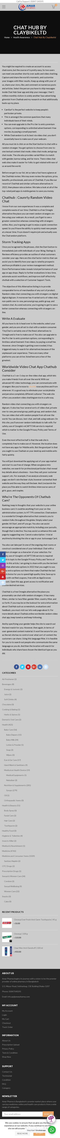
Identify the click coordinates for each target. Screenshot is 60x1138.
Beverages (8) (8, 684)
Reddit (45, 666)
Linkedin (39, 666)
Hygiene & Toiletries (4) (12, 836)
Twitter (22, 666)
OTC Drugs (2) (8, 866)
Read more (22, 1133)
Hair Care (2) (9, 820)
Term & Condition (10, 1053)
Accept (39, 1133)
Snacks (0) (6, 896)
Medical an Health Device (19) (17, 770)
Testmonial (7, 1076)
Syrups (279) (11, 790)
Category (6, 1088)
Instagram (3, 565)
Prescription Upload (10, 1044)
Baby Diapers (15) (13, 735)
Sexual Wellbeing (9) (13, 886)
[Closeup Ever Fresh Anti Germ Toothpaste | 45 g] (7, 923)
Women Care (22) (11, 891)
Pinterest (28, 666)
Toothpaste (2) (10, 825)
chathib (32, 386)
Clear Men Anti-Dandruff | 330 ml (28, 948)
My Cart (5, 1019)
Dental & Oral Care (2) (11, 719)
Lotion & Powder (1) (15, 745)
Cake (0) (7, 901)
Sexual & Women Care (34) (13, 876)
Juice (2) (7, 694)
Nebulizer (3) (11, 780)
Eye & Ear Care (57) (12, 760)
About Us (6, 1040)
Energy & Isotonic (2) (13, 689)
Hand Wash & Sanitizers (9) (15, 765)
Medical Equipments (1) (16, 775)
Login (4, 1015)
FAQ (4, 1084)
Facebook (16, 666)
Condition (6, 1080)
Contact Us (7, 1071)
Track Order (7, 1027)
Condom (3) (9, 881)
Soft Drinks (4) (10, 699)
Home (7, 37)
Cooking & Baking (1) (11, 709)
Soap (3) (9, 750)
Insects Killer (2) (9, 841)
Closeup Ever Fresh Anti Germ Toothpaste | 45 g (35, 919)
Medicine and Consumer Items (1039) (18, 856)
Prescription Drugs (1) (11, 871)
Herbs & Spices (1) (12, 714)
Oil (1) (6, 795)
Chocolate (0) (8, 704)
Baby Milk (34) (12, 740)
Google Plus (34, 666)
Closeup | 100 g (21, 934)
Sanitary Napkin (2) (12, 861)
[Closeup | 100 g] (7, 937)
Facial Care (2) (10, 815)
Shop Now (6, 1057)
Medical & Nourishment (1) (13, 846)
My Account (7, 1011)
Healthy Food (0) (9, 831)
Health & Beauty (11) (11, 805)
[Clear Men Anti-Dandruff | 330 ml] (7, 951)
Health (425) (7, 724)
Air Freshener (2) (9, 679)
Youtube (3, 577)
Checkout (6, 1023)
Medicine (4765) (9, 851)
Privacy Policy (8, 1048)
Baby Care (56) (10, 729)
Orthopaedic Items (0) (14, 800)
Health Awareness (21, 37)
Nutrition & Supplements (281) (17, 785)
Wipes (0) (10, 755)
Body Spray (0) (10, 810)
